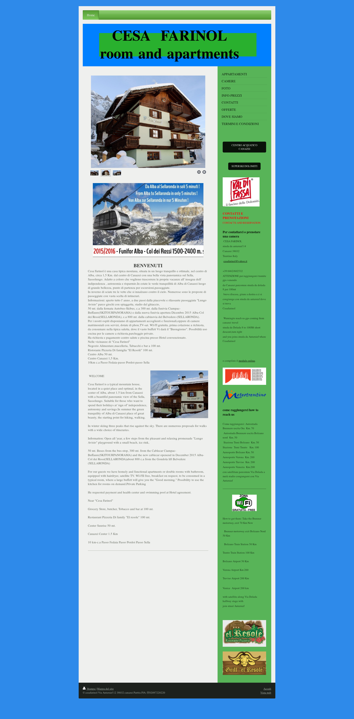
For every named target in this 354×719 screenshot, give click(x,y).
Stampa (91, 688)
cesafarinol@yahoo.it (235, 261)
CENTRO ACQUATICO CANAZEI (244, 147)
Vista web (265, 692)
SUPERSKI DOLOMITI (244, 166)
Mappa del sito (105, 688)
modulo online (247, 360)
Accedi (267, 688)
